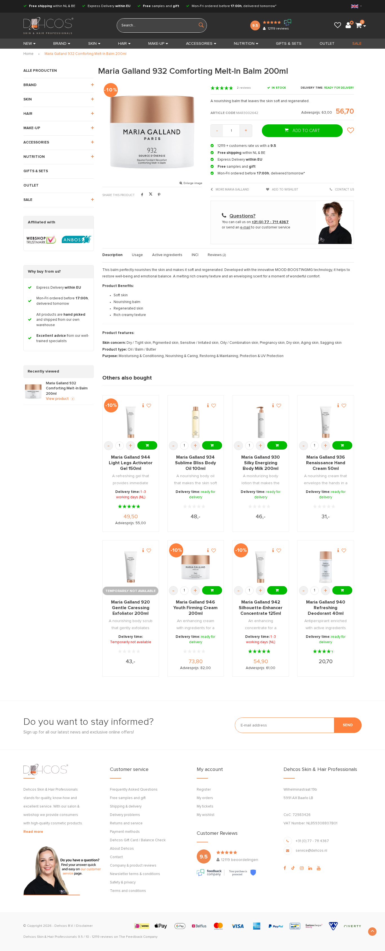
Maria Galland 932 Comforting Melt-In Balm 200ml (86, 54)
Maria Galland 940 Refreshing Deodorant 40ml (325, 608)
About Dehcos (122, 849)
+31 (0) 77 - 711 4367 (312, 841)
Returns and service (126, 823)
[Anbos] (76, 240)
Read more (33, 832)
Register (204, 789)
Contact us (344, 189)
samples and (161, 6)
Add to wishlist (284, 189)
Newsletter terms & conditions (135, 874)
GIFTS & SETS (289, 44)
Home (28, 54)
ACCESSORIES (199, 44)
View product (57, 399)
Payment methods (125, 832)
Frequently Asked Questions (134, 789)
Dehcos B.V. (64, 926)
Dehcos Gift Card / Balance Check (138, 840)
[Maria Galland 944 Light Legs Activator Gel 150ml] (130, 422)
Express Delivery (108, 6)
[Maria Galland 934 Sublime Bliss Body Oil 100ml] (195, 422)
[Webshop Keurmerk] (41, 240)
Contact (116, 857)
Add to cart (305, 131)
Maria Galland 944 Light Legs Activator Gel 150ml (130, 463)
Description (112, 255)
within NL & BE (52, 6)
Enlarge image (192, 183)
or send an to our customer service (256, 227)
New (27, 44)
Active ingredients (167, 255)
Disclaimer (84, 926)
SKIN (92, 44)
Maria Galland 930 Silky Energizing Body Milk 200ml (260, 463)
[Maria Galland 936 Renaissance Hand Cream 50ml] (325, 422)
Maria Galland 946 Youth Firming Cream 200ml (195, 608)
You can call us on (255, 222)
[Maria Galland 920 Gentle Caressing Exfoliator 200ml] (130, 567)
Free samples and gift (128, 798)
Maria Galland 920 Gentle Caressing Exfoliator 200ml (130, 608)
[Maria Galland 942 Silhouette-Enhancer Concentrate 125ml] (260, 567)
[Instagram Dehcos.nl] (302, 868)
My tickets (205, 806)
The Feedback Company (138, 937)
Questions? (242, 216)
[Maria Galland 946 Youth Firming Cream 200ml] (195, 567)
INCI (195, 255)
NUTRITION (244, 44)
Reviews (217, 255)
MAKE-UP (156, 44)
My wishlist (205, 815)
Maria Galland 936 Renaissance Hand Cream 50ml (325, 463)
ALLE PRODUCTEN (40, 71)
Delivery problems (125, 815)
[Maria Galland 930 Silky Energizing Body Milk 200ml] (260, 422)
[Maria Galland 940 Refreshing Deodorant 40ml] (325, 567)
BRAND (60, 44)
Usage (137, 255)
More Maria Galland (232, 189)
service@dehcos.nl (311, 851)
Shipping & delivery (125, 806)
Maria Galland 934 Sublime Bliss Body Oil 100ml (195, 463)
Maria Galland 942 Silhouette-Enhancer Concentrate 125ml (260, 608)
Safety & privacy (123, 882)
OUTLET (327, 44)
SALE (357, 44)
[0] (358, 26)
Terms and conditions (128, 891)
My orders (205, 798)
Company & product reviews (133, 865)
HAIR (122, 44)
